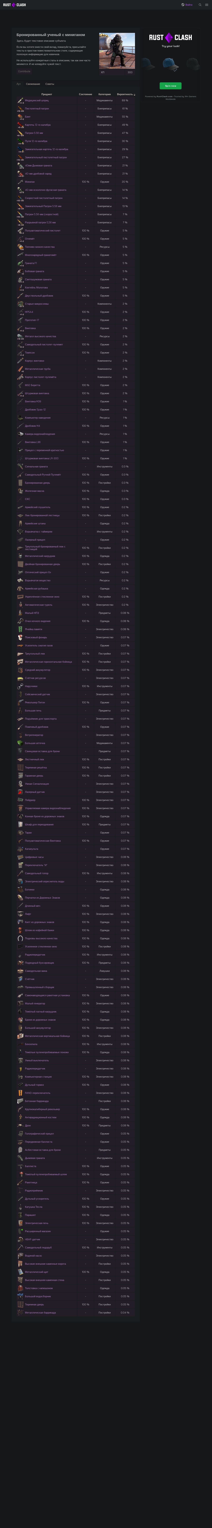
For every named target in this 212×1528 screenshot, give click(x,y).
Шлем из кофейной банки (39, 930)
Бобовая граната (34, 271)
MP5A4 (29, 311)
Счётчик (29, 979)
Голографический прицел (39, 1133)
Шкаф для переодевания (39, 824)
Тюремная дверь (34, 1304)
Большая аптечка (35, 743)
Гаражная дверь (34, 775)
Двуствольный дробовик (39, 295)
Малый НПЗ (32, 612)
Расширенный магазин (38, 1231)
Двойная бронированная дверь (42, 564)
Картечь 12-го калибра (38, 124)
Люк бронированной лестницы (42, 515)
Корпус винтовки (34, 360)
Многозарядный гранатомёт (40, 255)
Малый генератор (35, 1003)
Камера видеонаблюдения (40, 434)
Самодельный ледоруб (38, 1247)
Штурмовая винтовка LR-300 (41, 458)
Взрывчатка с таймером (38, 531)
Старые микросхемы (37, 303)
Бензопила (31, 1044)
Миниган (30, 181)
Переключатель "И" (36, 865)
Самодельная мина (36, 970)
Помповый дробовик (36, 726)
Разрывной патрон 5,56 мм (40, 222)
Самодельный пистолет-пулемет (44, 344)
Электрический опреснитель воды (44, 881)
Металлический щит (36, 1271)
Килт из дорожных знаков (39, 922)
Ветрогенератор (34, 735)
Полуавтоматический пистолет (42, 230)
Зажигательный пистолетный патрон (46, 157)
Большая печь (33, 710)
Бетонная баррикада (37, 1101)
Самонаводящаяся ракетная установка (47, 995)
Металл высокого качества (40, 336)
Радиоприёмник (34, 1190)
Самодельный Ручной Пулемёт (43, 474)
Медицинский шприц (37, 100)
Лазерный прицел (35, 539)
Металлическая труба (37, 368)
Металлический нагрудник (40, 556)
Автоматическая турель (38, 604)
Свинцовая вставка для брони (42, 751)
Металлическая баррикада (40, 1312)
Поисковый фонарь (36, 637)
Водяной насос (33, 1255)
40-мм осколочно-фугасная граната (45, 189)
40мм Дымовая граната (38, 165)
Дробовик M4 (32, 425)
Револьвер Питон (35, 702)
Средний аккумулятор (37, 669)
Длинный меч (32, 905)
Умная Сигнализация (37, 783)
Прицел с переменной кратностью (44, 450)
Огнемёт (30, 238)
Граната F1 (31, 263)
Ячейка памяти (33, 629)
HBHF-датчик (32, 1239)
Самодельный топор (36, 873)
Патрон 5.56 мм (34, 132)
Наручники (31, 686)
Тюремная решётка (36, 767)
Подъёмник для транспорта (40, 718)
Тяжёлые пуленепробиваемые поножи (47, 1052)
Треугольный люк (35, 653)
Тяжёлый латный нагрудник (40, 1011)
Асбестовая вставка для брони (43, 1149)
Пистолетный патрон (37, 108)
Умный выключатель (37, 1060)
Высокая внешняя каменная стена (44, 1280)
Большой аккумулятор (38, 1027)
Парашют (30, 1215)
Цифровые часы (34, 857)
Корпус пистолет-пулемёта (40, 377)
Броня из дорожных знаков (40, 1019)
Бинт (27, 116)
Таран (28, 832)
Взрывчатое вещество (37, 580)
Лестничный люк (34, 759)
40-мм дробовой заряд (38, 173)
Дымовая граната (35, 1158)
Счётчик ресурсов (35, 678)
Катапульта (31, 848)
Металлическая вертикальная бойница (47, 1036)
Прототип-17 (32, 320)
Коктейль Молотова (36, 287)
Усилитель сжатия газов (39, 645)
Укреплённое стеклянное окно (42, 596)
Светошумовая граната (38, 279)
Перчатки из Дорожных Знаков (42, 897)
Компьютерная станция (38, 1076)
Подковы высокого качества (41, 938)
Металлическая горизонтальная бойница (48, 661)
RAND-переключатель (37, 1092)
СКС (27, 499)
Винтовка (30, 328)
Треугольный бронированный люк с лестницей (45, 548)
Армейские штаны (35, 523)
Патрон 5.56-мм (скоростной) (41, 214)
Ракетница (31, 1182)
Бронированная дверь (37, 482)
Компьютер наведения (38, 417)
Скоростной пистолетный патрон (43, 198)
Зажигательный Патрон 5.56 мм (43, 206)
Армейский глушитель (37, 507)
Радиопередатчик (35, 954)
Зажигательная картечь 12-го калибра (46, 149)
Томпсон (30, 352)
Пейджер (30, 800)
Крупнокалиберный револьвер (42, 1109)
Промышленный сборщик (39, 987)
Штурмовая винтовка (37, 393)
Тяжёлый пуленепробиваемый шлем (46, 1174)
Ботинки (29, 889)
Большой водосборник (38, 1296)
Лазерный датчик (35, 791)
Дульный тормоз (34, 1084)
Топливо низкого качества (39, 246)
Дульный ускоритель (37, 1198)
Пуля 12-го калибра (36, 141)
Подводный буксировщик (39, 962)
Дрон (28, 1125)
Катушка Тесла (33, 1206)
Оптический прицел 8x (38, 572)
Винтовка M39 (33, 401)
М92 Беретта (32, 385)
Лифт (28, 914)
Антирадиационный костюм (40, 1117)
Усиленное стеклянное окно (41, 946)
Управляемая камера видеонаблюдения (48, 808)
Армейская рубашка (36, 588)
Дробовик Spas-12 (35, 409)
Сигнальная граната (36, 466)
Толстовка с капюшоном (39, 1288)
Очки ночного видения (37, 621)
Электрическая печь (36, 1223)
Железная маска (34, 490)
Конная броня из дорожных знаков (44, 816)
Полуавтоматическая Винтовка (43, 840)
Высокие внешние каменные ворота (45, 1263)
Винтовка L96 (33, 442)
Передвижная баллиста (38, 1141)
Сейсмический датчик (37, 694)
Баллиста (30, 1166)
